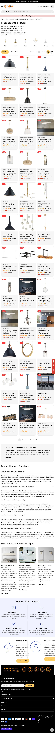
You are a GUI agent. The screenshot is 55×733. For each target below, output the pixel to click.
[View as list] (52, 52)
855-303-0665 (42, 634)
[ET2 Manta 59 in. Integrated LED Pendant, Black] (27, 286)
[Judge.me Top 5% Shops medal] (42, 669)
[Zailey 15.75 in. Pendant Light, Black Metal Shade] (9, 64)
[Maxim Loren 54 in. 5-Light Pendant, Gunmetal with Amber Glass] (45, 254)
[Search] (52, 12)
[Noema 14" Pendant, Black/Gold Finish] (9, 222)
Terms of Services (21, 689)
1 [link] (19, 440)
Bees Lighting (9, 726)
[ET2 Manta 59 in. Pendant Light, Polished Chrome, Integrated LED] (27, 413)
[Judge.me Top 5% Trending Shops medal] (48, 669)
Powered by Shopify (18, 726)
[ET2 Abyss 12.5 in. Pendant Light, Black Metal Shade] (9, 191)
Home (3, 19)
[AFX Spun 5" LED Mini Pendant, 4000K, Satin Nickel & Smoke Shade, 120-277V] (45, 159)
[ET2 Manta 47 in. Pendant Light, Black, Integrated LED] (45, 127)
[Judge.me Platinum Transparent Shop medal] (30, 669)
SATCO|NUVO (41, 233)
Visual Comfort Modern (9, 233)
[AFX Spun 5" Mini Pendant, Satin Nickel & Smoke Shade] (9, 286)
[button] (2, 16)
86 (31, 440)
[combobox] (27, 11)
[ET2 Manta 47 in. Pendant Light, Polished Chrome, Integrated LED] (9, 318)
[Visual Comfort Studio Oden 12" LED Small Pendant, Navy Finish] (45, 64)
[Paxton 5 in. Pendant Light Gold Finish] (45, 222)
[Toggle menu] (2, 6)
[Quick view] (16, 58)
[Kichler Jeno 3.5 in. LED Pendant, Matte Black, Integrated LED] (45, 95)
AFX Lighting (41, 169)
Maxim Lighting (7, 105)
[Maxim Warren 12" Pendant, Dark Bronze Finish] (45, 350)
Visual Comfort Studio (26, 74)
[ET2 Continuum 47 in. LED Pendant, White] (9, 254)
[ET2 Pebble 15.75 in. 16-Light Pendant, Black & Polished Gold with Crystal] (45, 191)
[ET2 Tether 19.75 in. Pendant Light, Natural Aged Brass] (27, 350)
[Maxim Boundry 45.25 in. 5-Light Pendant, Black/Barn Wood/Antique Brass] (9, 413)
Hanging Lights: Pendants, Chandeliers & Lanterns (20, 19)
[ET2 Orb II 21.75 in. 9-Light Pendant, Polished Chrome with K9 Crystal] (27, 222)
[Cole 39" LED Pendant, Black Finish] (27, 254)
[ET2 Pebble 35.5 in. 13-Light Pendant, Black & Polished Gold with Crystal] (45, 318)
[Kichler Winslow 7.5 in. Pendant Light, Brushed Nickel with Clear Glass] (9, 159)
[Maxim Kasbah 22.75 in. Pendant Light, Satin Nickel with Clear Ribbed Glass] (45, 286)
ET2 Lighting (41, 137)
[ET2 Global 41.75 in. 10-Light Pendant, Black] (9, 381)
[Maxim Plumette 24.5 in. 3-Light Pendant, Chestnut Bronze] (27, 318)
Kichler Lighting (7, 74)
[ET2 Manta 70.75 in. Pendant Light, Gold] (45, 381)
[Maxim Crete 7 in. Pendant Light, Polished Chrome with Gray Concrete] (27, 381)
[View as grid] (48, 52)
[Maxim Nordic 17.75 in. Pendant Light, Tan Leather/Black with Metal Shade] (9, 350)
